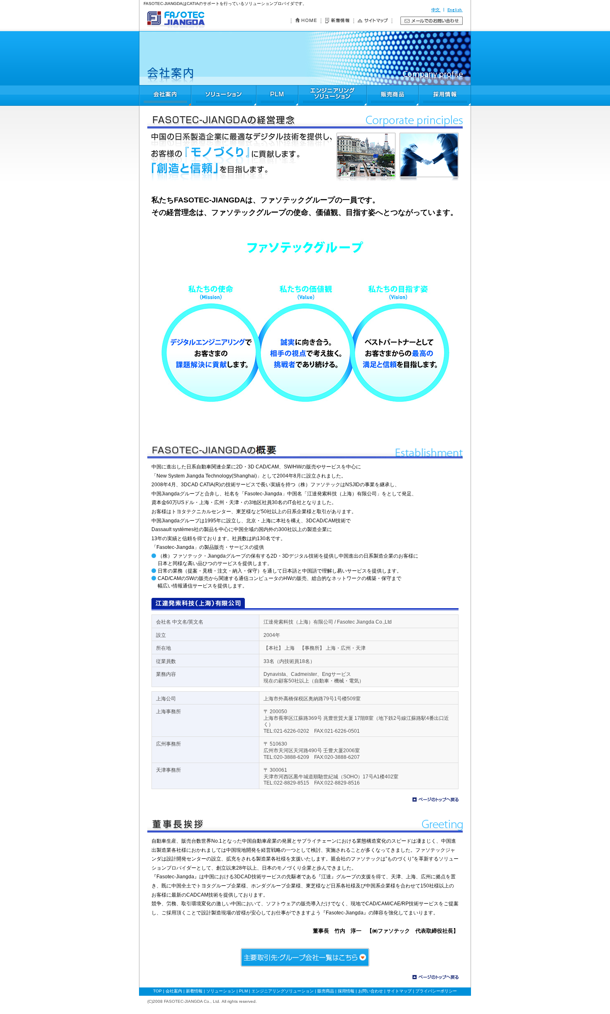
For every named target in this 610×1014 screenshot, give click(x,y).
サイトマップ (399, 991)
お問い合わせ (370, 991)
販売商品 (325, 991)
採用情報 (346, 991)
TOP (157, 991)
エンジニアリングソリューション (282, 991)
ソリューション (220, 991)
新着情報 (194, 991)
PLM (243, 991)
